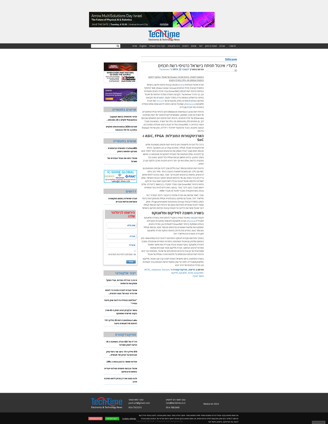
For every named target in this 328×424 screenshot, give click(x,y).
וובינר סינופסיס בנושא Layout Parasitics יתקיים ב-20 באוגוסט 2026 (122, 118)
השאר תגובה (198, 276)
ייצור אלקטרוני (125, 273)
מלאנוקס (183, 272)
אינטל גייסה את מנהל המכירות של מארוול (122, 160)
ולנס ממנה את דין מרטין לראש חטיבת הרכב (120, 380)
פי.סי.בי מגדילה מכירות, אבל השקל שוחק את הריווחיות (121, 282)
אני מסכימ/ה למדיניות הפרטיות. (122, 254)
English (143, 46)
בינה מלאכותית (174, 46)
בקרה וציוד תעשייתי (157, 46)
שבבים (222, 46)
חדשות (233, 46)
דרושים (131, 191)
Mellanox (190, 104)
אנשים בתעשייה (124, 141)
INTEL (147, 269)
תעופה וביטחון (211, 46)
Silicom (160, 100)
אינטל (190, 272)
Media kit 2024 (211, 403)
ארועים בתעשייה (124, 109)
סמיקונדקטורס (180, 269)
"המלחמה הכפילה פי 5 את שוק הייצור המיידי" (120, 302)
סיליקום (174, 272)
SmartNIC (199, 272)
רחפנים (185, 46)
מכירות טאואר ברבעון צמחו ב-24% (121, 361)
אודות (134, 46)
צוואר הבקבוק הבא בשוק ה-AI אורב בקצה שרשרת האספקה (121, 312)
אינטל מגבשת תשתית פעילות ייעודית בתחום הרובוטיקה (120, 370)
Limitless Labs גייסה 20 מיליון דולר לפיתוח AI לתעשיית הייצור (120, 322)
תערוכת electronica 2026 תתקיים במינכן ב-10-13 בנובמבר (121, 128)
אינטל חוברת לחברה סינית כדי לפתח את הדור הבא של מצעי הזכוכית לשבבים (121, 292)
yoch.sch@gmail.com (139, 402)
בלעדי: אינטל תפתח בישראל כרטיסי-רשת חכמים (197, 65)
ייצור (201, 46)
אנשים (193, 46)
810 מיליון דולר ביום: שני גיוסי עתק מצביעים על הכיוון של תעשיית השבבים (121, 353)
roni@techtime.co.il (175, 402)
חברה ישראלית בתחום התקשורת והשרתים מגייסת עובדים (122, 200)
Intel (181, 84)
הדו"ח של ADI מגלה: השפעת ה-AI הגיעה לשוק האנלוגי (121, 343)
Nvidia (191, 220)
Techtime (164, 69)
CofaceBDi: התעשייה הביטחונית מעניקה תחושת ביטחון (122, 150)
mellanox (156, 269)
